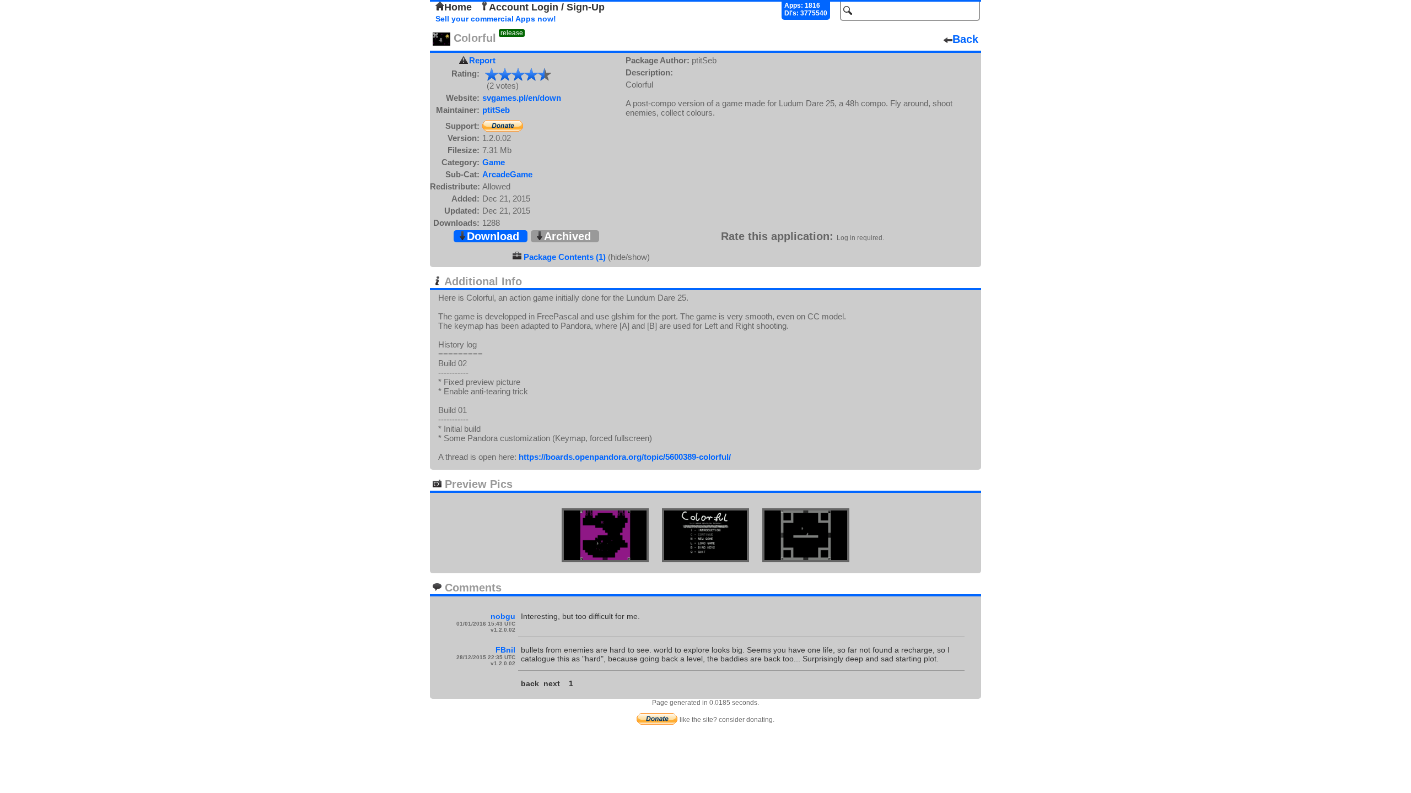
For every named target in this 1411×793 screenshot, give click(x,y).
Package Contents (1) (565, 257)
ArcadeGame (507, 174)
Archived (567, 236)
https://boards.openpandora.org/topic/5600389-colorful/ (625, 456)
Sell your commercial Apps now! (495, 18)
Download (493, 236)
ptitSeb (496, 110)
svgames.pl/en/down (521, 97)
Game (493, 162)
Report (482, 60)
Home (458, 7)
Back (965, 39)
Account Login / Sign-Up (547, 7)
